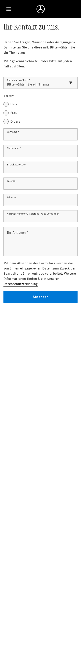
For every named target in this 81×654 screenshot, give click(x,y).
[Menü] (8, 9)
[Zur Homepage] (41, 9)
